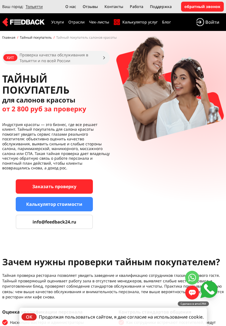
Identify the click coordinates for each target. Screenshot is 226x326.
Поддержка (161, 6)
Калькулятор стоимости (54, 204)
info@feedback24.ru (54, 222)
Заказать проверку (54, 186)
